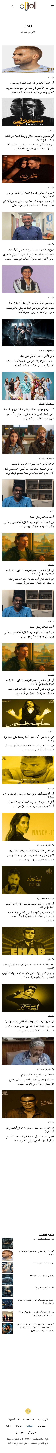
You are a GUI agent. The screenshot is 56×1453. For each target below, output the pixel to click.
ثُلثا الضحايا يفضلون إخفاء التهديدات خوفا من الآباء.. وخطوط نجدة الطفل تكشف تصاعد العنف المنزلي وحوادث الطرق (35, 1328)
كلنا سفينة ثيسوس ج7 (44, 1288)
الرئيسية (43, 1419)
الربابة (18, 1426)
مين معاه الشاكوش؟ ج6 (44, 1239)
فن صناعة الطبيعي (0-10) (43, 1264)
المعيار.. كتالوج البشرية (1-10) (42, 1276)
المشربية (13, 1419)
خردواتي (32, 1432)
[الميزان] (28, 6)
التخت (51, 78)
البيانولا (50, 351)
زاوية (8, 1426)
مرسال (20, 1432)
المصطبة (42, 845)
